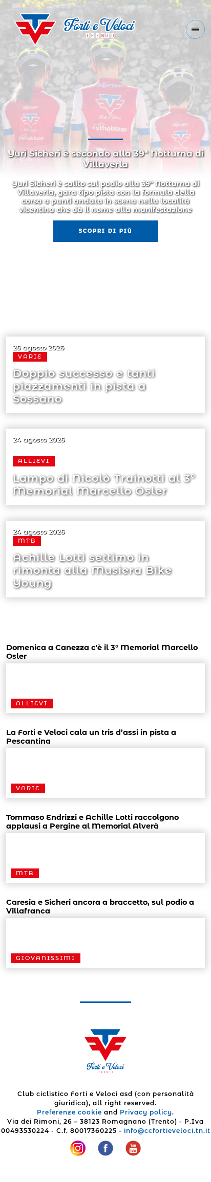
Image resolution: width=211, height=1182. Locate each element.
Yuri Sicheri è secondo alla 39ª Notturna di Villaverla (106, 158)
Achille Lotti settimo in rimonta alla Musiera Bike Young (92, 570)
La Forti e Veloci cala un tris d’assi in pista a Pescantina (91, 737)
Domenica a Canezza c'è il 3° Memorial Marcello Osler (102, 652)
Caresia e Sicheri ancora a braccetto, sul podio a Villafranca (100, 907)
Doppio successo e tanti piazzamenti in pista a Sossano (84, 386)
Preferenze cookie (69, 1112)
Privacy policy (146, 1112)
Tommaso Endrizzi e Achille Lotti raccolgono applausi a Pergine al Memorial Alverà (92, 822)
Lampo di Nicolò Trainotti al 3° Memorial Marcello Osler (104, 484)
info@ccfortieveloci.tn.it (167, 1130)
